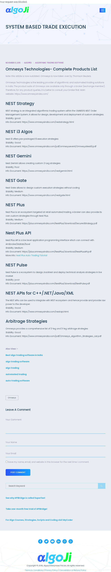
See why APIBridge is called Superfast (25, 497)
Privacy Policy (51, 570)
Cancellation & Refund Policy (72, 570)
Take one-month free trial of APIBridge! (26, 508)
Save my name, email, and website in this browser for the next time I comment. (48, 462)
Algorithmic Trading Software (49, 63)
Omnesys (12, 398)
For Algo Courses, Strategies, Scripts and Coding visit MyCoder (39, 520)
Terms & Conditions (34, 570)
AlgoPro (28, 63)
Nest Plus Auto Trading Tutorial (31, 255)
